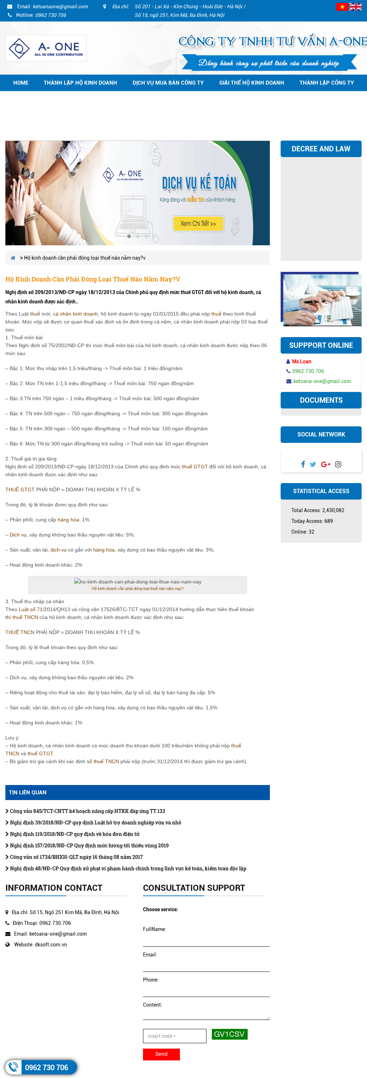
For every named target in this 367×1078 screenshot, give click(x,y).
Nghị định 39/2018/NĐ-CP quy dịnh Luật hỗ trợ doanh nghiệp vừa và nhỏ (95, 822)
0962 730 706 (46, 1067)
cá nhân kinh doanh (75, 314)
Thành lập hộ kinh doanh (80, 83)
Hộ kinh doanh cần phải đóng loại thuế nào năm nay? (138, 588)
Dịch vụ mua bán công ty (168, 83)
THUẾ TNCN (19, 632)
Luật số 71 (31, 609)
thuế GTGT (195, 466)
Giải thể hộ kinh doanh (251, 83)
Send (161, 1054)
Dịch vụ (18, 535)
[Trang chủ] (45, 48)
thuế (35, 314)
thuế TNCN (25, 617)
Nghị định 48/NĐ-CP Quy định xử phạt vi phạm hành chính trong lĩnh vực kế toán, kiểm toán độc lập (127, 868)
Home (20, 83)
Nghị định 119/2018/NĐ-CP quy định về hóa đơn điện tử (74, 834)
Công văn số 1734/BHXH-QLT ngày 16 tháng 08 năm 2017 (76, 857)
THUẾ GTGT (20, 489)
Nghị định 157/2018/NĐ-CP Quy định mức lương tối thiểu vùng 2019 (89, 845)
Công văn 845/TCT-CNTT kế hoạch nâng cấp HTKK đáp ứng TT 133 (87, 811)
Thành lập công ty (327, 83)
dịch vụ (59, 550)
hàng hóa (68, 520)
